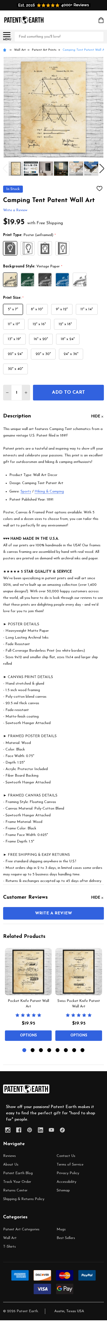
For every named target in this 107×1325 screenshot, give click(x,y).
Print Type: (29, 235)
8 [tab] (83, 1050)
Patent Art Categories (21, 1229)
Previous (5, 168)
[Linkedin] (40, 1130)
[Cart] (101, 20)
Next (102, 168)
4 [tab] (49, 1050)
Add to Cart (68, 392)
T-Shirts (9, 1247)
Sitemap (63, 1190)
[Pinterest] (29, 1130)
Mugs (61, 1229)
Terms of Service (70, 1165)
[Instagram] (7, 1130)
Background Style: (33, 267)
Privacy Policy (68, 1173)
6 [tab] (66, 1050)
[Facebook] (18, 1130)
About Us (10, 1165)
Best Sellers (66, 1238)
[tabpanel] (28, 996)
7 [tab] (74, 1050)
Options (28, 1035)
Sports (26, 492)
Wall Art (10, 1238)
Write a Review (15, 211)
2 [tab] (33, 1050)
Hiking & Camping (49, 492)
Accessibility (66, 1182)
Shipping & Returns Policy (23, 1199)
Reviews (9, 1156)
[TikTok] (62, 1130)
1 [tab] (24, 1050)
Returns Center (15, 1190)
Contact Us (66, 1156)
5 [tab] (58, 1050)
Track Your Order (17, 1182)
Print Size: (13, 298)
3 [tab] (41, 1050)
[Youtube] (51, 1130)
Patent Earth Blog (18, 1173)
